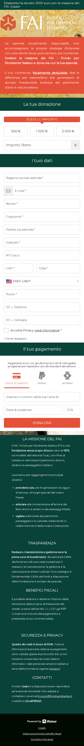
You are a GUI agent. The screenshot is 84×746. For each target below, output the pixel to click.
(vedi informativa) (47, 330)
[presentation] (42, 119)
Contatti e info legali (42, 739)
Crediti (42, 727)
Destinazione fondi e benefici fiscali (42, 733)
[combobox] (42, 281)
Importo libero (75, 145)
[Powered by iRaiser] (42, 721)
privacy (54, 668)
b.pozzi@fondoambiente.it (55, 696)
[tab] (42, 119)
